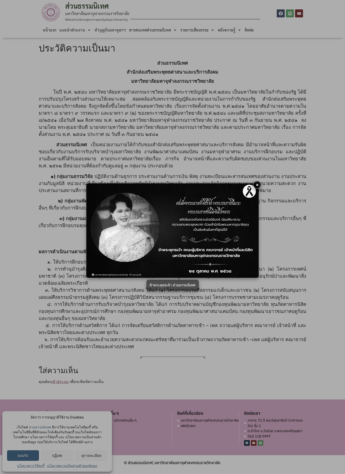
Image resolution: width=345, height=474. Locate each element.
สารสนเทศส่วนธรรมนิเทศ (150, 30)
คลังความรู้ (226, 30)
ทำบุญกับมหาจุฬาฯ (110, 30)
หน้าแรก (49, 30)
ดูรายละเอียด (91, 455)
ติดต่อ (249, 30)
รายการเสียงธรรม (194, 30)
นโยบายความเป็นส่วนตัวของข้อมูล (72, 466)
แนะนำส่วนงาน (72, 30)
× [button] (257, 184)
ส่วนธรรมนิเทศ (40, 427)
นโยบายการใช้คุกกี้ (31, 466)
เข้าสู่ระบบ (60, 381)
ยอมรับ (23, 455)
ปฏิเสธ (57, 455)
